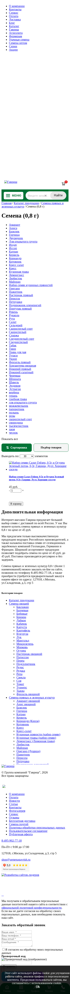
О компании (17, 6)
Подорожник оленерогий (25, 305)
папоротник (16, 409)
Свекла (21, 677)
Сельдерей (15, 325)
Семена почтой (18, 824)
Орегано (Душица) (28, 751)
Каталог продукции (26, 203)
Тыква (20, 690)
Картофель (23, 630)
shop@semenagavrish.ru (15, 859)
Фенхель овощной (28, 694)
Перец (20, 660)
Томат (20, 684)
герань (13, 395)
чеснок (13, 432)
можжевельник (18, 405)
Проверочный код (13, 956)
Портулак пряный (20, 308)
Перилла (14, 298)
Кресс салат (16, 265)
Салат (12, 322)
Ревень (13, 312)
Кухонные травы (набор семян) (36, 737)
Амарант (14, 224)
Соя (18, 680)
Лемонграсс (16, 275)
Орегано (14, 288)
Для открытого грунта (23, 241)
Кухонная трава (19, 271)
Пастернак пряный (21, 295)
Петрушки (15, 301)
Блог (12, 22)
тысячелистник (18, 426)
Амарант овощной (28, 700)
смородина (16, 422)
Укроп (13, 358)
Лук (18, 637)
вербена (14, 392)
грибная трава (18, 399)
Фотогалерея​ (17, 810)
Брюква (21, 617)
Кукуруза (22, 633)
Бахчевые (22, 610)
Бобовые (21, 613)
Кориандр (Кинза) (27, 721)
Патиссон (22, 657)
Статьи (13, 804)
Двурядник (16, 238)
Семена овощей (19, 603)
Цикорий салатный (21, 372)
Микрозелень (24, 643)
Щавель (14, 382)
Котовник (15, 261)
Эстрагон (15, 389)
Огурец (21, 650)
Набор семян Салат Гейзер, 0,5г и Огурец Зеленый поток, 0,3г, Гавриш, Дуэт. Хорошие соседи (36, 478)
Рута (12, 318)
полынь (14, 412)
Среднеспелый (18, 342)
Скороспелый (17, 332)
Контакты (15, 9)
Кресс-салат (24, 731)
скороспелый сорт (20, 419)
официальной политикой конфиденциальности (31, 907)
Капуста (21, 627)
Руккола (14, 315)
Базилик (14, 231)
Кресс (12, 268)
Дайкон (21, 620)
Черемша (14, 375)
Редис (20, 667)
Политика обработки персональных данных (37, 827)
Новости (14, 800)
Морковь (22, 647)
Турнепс (21, 687)
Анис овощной (26, 704)
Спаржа (14, 335)
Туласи (13, 355)
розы (12, 415)
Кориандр (15, 258)
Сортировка (16, 447)
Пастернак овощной (29, 654)
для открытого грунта (23, 402)
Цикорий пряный (20, 369)
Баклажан (22, 607)
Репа (19, 674)
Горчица (14, 234)
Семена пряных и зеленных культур (32, 697)
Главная (6, 203)
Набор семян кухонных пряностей (31, 285)
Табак (12, 345)
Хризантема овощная (22, 365)
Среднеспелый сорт (21, 338)
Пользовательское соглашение (28, 830)
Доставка (15, 19)
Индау (13, 244)
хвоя (12, 429)
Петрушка (22, 761)
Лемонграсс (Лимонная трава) (35, 741)
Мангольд (22, 640)
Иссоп (13, 248)
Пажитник (15, 291)
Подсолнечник (25, 664)
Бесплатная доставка (22, 820)
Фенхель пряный (20, 362)
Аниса (13, 228)
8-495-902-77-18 (11, 840)
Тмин (12, 348)
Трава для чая (17, 352)
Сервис (13, 12)
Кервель (14, 255)
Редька (20, 670)
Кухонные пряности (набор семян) (38, 734)
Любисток (15, 278)
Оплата (13, 16)
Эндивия (14, 385)
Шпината (15, 379)
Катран (13, 251)
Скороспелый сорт (21, 328)
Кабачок (21, 623)
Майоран (15, 281)
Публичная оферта (21, 834)
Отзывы (14, 817)
